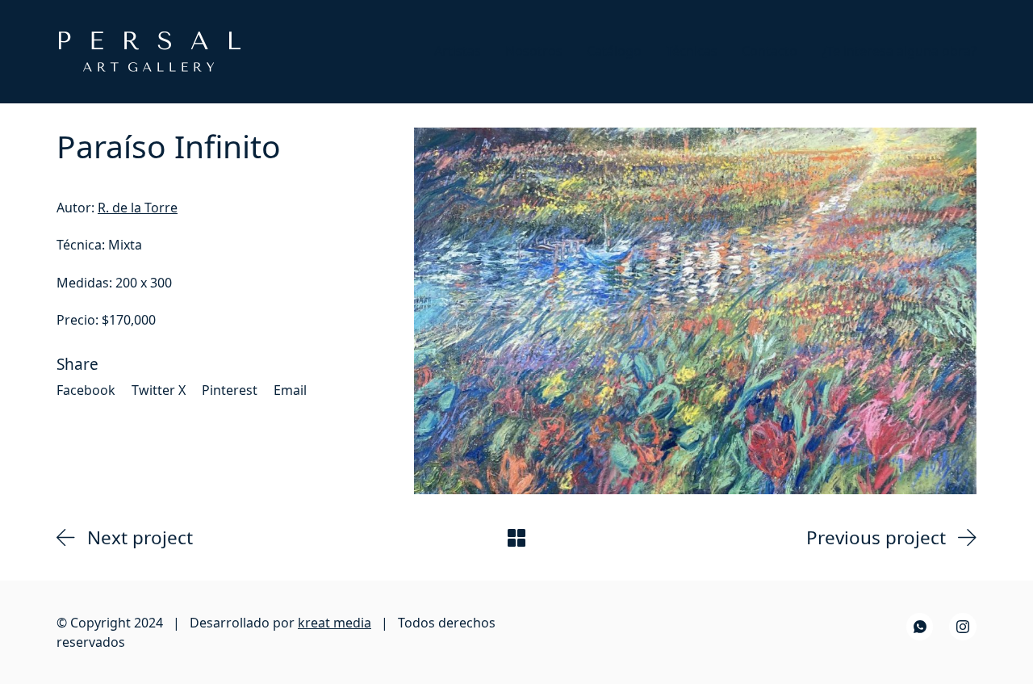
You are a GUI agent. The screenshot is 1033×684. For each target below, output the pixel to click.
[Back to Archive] (516, 538)
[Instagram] (963, 626)
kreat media (334, 623)
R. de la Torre (138, 207)
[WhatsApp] (920, 626)
